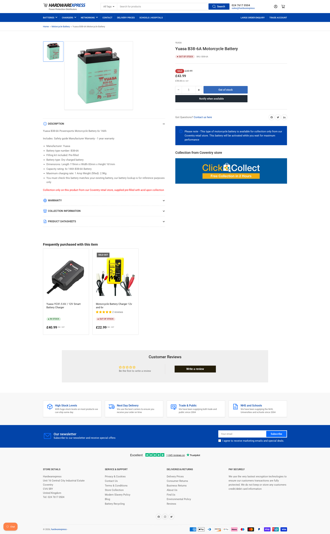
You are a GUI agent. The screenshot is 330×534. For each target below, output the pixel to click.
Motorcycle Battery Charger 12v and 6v (114, 305)
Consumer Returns (177, 481)
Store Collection (114, 490)
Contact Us (111, 481)
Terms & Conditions (116, 485)
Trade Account (278, 17)
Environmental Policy (179, 499)
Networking (88, 17)
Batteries (48, 17)
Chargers (67, 17)
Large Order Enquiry (253, 17)
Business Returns (177, 485)
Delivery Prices (126, 17)
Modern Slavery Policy (117, 494)
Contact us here (203, 117)
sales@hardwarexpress (243, 8)
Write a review (195, 369)
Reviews (171, 503)
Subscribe (276, 433)
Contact (107, 17)
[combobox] (173, 6)
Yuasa (178, 43)
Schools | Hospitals (151, 17)
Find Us (171, 494)
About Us (172, 490)
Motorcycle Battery (61, 26)
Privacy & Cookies (115, 476)
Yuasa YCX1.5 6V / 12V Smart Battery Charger (63, 305)
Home (46, 26)
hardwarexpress (59, 529)
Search (221, 6)
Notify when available (211, 98)
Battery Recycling (115, 503)
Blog (107, 499)
